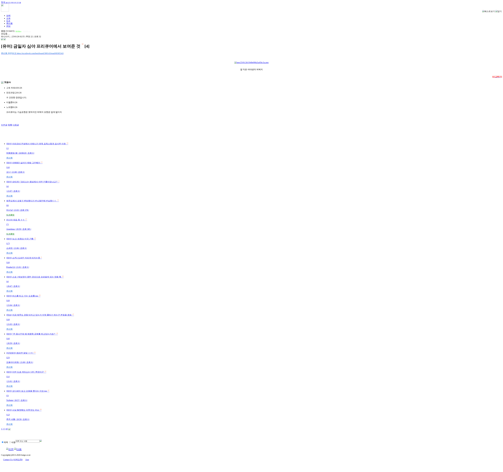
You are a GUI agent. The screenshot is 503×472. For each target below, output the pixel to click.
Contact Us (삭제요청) (13, 459)
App (27, 459)
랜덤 (8, 26)
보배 (8, 15)
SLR (8, 21)
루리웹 (9, 23)
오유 (8, 18)
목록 (10, 125)
